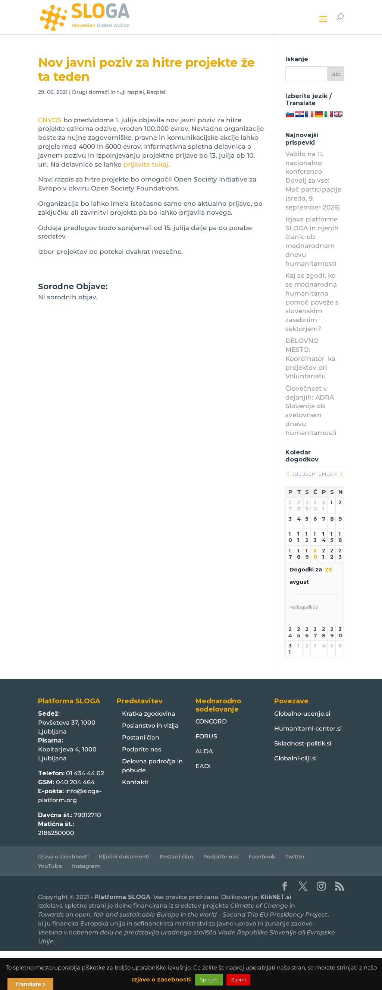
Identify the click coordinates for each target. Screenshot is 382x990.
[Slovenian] (289, 114)
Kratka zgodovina (148, 713)
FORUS (206, 736)
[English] (338, 114)
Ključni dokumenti (124, 856)
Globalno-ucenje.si (302, 713)
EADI (203, 766)
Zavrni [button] (238, 980)
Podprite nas (141, 749)
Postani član (140, 737)
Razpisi (156, 92)
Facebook (261, 856)
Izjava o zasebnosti (63, 856)
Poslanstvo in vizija (150, 725)
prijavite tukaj (145, 164)
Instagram (86, 866)
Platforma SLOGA (122, 897)
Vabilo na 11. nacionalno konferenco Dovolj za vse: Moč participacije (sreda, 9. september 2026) (313, 180)
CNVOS (50, 120)
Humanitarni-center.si (308, 728)
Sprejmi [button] (209, 980)
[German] (318, 114)
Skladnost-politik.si (302, 743)
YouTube (50, 866)
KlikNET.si (275, 897)
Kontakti (135, 782)
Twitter (295, 856)
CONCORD (211, 721)
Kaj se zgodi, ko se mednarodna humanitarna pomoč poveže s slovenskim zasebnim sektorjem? (312, 302)
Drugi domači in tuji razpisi (108, 92)
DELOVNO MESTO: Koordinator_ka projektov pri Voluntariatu (310, 358)
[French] (309, 114)
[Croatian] (299, 114)
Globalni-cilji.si (295, 758)
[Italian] (328, 114)
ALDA (204, 751)
